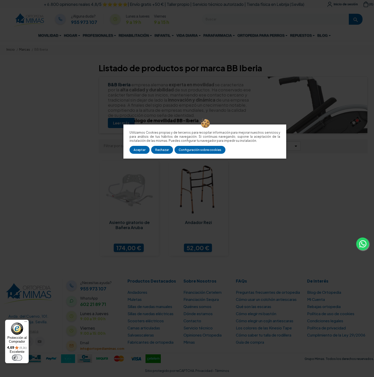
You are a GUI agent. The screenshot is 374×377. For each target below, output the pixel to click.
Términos (222, 371)
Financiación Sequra (201, 299)
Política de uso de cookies (330, 313)
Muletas (134, 299)
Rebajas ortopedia (324, 306)
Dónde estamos (198, 313)
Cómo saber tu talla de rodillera (263, 334)
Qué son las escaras (253, 306)
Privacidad (203, 371)
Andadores (137, 292)
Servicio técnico (198, 327)
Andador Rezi (198, 222)
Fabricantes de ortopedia (150, 342)
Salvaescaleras (140, 334)
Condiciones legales (325, 320)
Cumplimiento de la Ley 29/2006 (336, 334)
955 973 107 (84, 22)
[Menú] (26, 323)
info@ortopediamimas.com (102, 349)
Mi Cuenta (316, 299)
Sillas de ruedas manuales (149, 306)
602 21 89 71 (93, 304)
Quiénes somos (197, 306)
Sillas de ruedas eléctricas (150, 313)
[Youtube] (40, 341)
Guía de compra (250, 342)
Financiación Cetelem (202, 292)
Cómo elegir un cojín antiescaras (264, 320)
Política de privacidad (326, 327)
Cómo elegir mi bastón (256, 313)
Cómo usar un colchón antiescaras (266, 299)
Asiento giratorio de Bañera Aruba (129, 225)
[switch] (17, 358)
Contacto (192, 320)
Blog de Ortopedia (324, 292)
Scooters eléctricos (145, 320)
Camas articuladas (143, 327)
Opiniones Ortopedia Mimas (202, 338)
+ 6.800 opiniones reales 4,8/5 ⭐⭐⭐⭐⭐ (86, 4)
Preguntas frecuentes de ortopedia (268, 292)
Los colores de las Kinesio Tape (264, 327)
